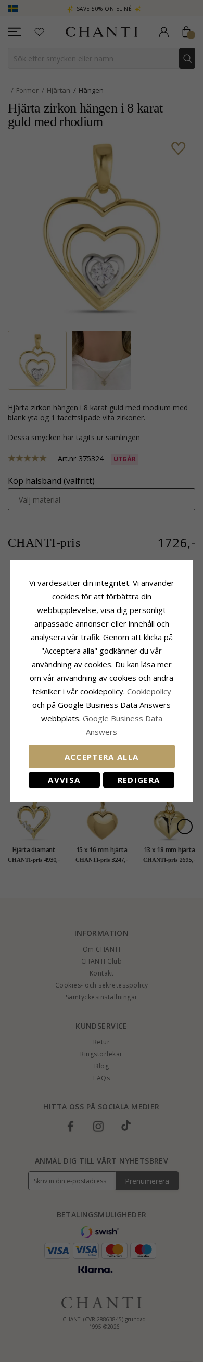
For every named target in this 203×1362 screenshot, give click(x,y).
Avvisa (64, 779)
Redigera (139, 779)
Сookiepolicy (149, 691)
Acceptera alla (102, 757)
